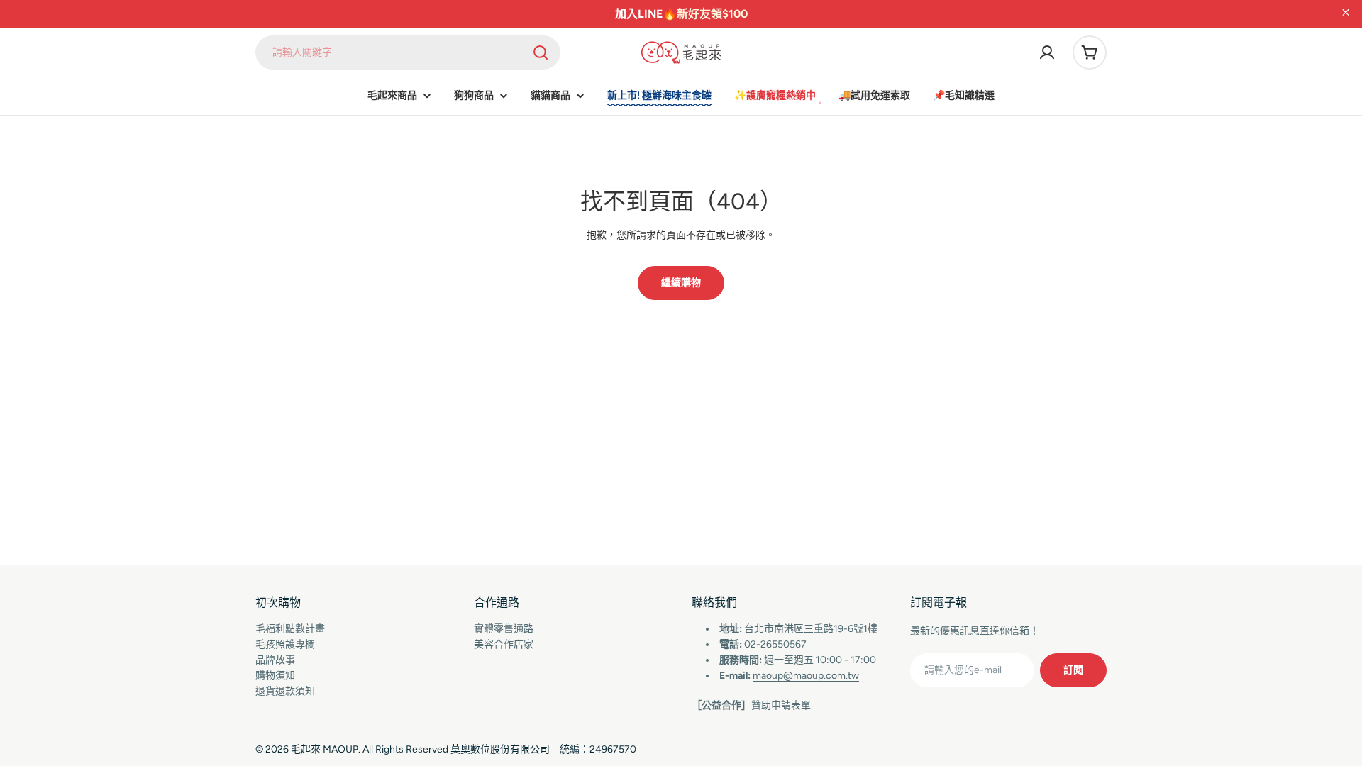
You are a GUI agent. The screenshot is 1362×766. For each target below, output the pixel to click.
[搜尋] (540, 52)
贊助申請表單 (781, 705)
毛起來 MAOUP (324, 749)
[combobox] (407, 52)
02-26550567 (775, 644)
